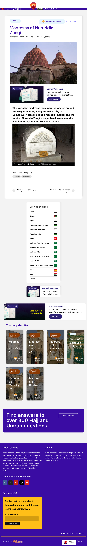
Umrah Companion (55, 89)
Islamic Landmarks (53, 22)
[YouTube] (27, 482)
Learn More (53, 99)
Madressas (26, 177)
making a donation (52, 455)
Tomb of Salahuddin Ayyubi (75, 343)
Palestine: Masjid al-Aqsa (13, 335)
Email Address (11, 514)
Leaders (17, 177)
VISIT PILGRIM (68, 416)
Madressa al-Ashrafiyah (14, 346)
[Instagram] (21, 482)
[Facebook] (5, 482)
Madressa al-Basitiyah (34, 382)
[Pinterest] (16, 482)
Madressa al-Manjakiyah (14, 383)
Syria (15, 21)
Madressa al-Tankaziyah (34, 346)
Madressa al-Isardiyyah (55, 346)
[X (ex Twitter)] (10, 482)
